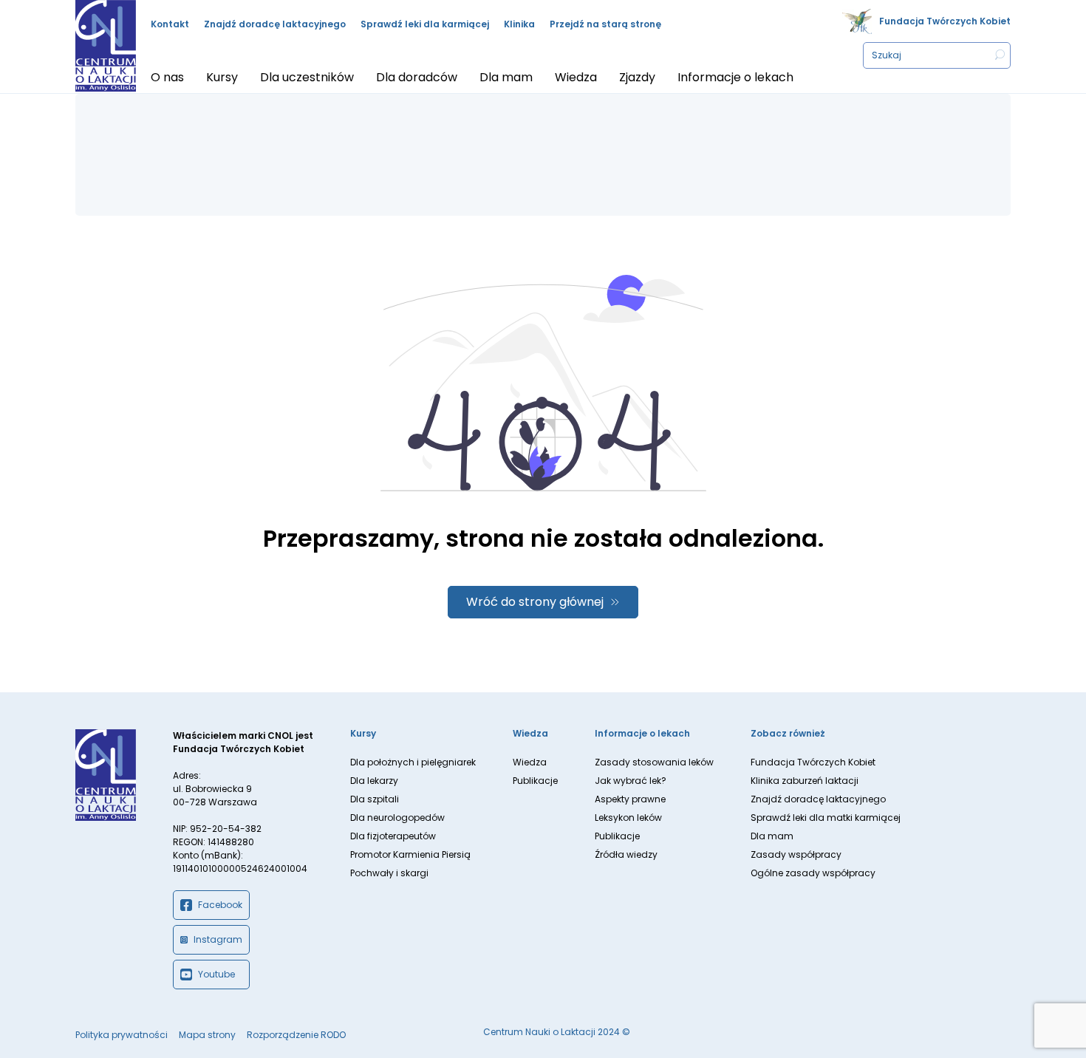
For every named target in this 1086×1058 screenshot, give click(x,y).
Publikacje (535, 780)
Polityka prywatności (121, 1034)
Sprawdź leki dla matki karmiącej (826, 817)
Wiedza (530, 762)
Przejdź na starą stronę (605, 24)
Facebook (220, 904)
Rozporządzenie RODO (296, 1034)
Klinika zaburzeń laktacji (804, 780)
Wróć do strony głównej (535, 601)
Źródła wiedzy (626, 854)
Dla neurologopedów (397, 817)
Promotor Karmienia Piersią (410, 854)
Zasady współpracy (796, 854)
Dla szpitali (374, 799)
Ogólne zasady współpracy (813, 873)
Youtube (216, 974)
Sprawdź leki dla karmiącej (425, 24)
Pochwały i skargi (389, 873)
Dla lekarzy (374, 780)
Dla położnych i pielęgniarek (413, 762)
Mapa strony (207, 1034)
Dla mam (772, 836)
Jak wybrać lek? (630, 780)
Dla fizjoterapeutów (393, 836)
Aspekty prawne (630, 799)
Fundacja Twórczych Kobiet (945, 21)
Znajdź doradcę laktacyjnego (275, 24)
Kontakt (170, 24)
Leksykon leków (628, 817)
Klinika (519, 24)
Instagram (218, 939)
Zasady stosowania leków (654, 762)
